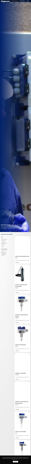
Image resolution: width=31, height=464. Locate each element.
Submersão (3, 240)
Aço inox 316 (4, 253)
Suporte (27, 2)
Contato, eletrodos (4, 249)
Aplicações (22, 2)
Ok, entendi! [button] (15, 461)
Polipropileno (4, 254)
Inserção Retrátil (4, 239)
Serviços (16, 2)
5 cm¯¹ (3, 247)
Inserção (3, 241)
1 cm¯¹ (3, 246)
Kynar (3, 255)
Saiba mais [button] (16, 459)
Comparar (17, 262)
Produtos (11, 2)
